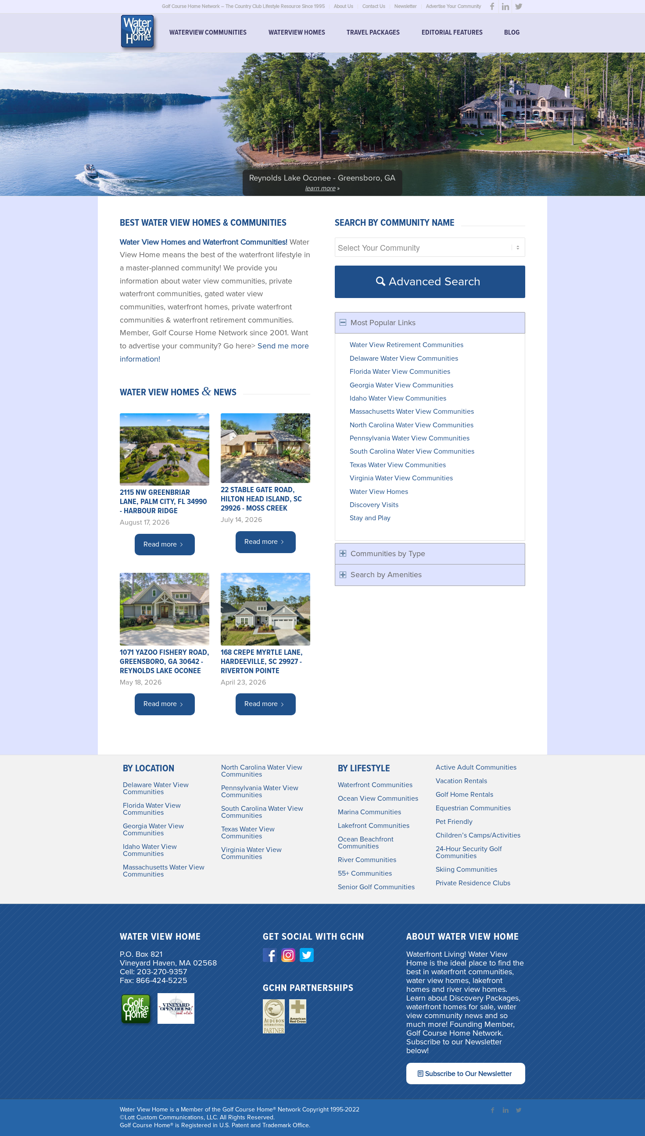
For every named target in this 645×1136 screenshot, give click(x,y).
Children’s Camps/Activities (478, 835)
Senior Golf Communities (376, 887)
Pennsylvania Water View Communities (409, 438)
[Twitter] (518, 6)
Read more (160, 544)
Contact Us (373, 6)
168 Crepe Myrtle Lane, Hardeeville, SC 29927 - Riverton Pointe (262, 662)
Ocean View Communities (378, 798)
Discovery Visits (374, 505)
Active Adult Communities (476, 767)
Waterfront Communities (375, 785)
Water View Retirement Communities (406, 345)
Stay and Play (370, 518)
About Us (343, 6)
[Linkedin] (505, 6)
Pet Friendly (454, 821)
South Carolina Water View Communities (412, 451)
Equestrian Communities (473, 808)
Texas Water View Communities (398, 465)
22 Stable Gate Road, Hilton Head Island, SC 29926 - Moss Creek (261, 499)
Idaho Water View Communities (398, 398)
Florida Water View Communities (400, 371)
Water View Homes (379, 491)
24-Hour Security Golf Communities (469, 852)
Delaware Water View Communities (404, 358)
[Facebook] (492, 6)
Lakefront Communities (373, 825)
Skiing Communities (466, 869)
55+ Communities (365, 873)
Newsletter (405, 6)
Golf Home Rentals (464, 794)
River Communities (367, 860)
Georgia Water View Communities (401, 385)
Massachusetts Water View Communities (412, 411)
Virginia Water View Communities (401, 478)
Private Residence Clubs (473, 883)
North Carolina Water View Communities (411, 425)
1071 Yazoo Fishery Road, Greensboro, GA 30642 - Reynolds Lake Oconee (164, 662)
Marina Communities (369, 812)
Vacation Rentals (461, 781)
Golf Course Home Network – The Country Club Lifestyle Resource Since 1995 (243, 6)
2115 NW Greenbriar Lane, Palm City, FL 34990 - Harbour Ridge (163, 502)
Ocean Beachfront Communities (366, 843)
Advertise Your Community (453, 6)
